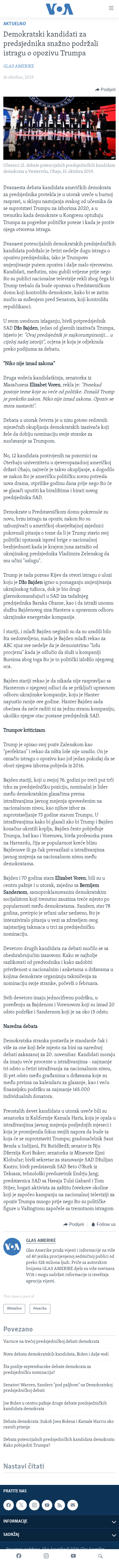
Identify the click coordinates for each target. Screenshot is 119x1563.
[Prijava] (72, 1505)
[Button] (105, 89)
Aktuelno (14, 24)
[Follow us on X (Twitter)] (21, 1505)
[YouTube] (73, 1556)
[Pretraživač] (100, 1556)
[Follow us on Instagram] (34, 1505)
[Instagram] (46, 1556)
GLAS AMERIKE (18, 66)
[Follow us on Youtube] (47, 1505)
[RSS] (60, 1505)
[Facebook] (18, 1556)
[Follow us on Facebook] (8, 1505)
